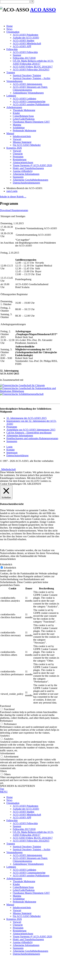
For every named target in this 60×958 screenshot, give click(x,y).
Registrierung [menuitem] (19, 930)
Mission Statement (22, 142)
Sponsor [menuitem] (17, 826)
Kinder (16, 113)
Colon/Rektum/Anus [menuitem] (23, 887)
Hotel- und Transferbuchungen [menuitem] (28, 939)
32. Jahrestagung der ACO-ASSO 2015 (26, 418)
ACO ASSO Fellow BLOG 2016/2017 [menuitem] (33, 837)
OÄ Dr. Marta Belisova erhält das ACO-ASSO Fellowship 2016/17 (33, 62)
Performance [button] (6, 720)
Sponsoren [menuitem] (18, 948)
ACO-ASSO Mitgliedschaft (27, 43)
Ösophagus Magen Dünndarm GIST (31, 121)
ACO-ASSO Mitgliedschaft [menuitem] (27, 814)
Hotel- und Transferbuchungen (28, 168)
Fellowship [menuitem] (12, 820)
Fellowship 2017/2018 (24, 58)
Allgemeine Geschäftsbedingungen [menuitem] (30, 951)
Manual (10, 133)
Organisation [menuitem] (12, 803)
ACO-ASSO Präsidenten (25, 34)
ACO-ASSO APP (22, 46)
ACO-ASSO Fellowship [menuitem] (25, 823)
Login (9, 446)
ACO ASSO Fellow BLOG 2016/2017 (33, 66)
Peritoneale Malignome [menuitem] (24, 901)
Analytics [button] (5, 735)
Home (9, 26)
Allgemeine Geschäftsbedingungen (30, 179)
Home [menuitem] (9, 797)
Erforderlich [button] (6, 564)
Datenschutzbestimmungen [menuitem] (26, 954)
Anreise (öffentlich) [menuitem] (22, 942)
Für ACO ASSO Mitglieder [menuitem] (27, 916)
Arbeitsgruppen (14, 107)
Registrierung (19, 159)
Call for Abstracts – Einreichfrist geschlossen (29, 432)
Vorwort (17, 139)
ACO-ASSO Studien (23, 40)
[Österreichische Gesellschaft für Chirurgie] (22, 385)
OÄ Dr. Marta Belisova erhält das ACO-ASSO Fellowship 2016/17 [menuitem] (33, 833)
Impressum (11, 452)
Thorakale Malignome (24, 110)
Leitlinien (11, 95)
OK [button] (24, 483)
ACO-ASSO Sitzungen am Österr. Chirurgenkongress (30, 88)
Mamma (17, 124)
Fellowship (12, 49)
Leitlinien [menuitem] (11, 866)
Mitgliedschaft (8, 469)
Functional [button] (5, 706)
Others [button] (3, 771)
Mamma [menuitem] (17, 895)
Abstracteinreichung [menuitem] (23, 933)
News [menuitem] (9, 800)
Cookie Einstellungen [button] (11, 483)
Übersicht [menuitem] (18, 925)
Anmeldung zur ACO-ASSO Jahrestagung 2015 (30, 429)
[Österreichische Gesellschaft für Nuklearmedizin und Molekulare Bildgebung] (30, 391)
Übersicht (18, 153)
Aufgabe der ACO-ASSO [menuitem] (26, 808)
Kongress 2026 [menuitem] (14, 919)
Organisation (12, 31)
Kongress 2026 (14, 148)
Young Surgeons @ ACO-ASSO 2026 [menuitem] (32, 936)
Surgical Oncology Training (27, 75)
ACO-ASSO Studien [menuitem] (23, 811)
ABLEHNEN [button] (34, 483)
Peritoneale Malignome (24, 130)
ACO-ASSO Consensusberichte (29, 101)
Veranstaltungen (14, 81)
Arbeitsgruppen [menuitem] (14, 878)
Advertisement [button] (7, 753)
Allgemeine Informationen (26, 174)
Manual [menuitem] (10, 904)
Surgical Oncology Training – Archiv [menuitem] (31, 849)
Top (2, 788)
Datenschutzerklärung (17, 455)
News (9, 29)
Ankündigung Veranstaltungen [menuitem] (28, 864)
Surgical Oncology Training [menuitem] (27, 846)
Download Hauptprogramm (14, 210)
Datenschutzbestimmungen (26, 182)
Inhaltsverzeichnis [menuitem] (22, 907)
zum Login (11, 191)
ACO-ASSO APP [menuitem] (22, 817)
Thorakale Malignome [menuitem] (24, 881)
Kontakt (10, 449)
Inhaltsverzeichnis (22, 136)
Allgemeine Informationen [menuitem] (26, 945)
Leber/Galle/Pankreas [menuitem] (24, 890)
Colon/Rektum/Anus (23, 116)
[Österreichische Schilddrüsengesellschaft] (22, 394)
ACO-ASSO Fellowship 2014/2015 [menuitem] (31, 840)
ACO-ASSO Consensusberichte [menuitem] (29, 872)
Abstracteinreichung (23, 162)
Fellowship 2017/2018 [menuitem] (24, 829)
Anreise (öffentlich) (22, 171)
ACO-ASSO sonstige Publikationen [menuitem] (31, 875)
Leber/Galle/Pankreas (24, 119)
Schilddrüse (19, 127)
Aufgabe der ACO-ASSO (26, 37)
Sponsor (17, 55)
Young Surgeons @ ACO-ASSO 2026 (32, 165)
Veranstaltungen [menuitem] (14, 852)
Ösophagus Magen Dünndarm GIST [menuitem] (31, 893)
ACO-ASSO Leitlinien (24, 98)
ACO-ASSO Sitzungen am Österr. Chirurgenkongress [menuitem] (30, 859)
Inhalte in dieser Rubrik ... (13, 196)
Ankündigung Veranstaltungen (28, 92)
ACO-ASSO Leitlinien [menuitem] (24, 869)
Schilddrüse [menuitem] (19, 898)
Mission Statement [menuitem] (22, 913)
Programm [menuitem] (18, 927)
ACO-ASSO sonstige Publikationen (31, 104)
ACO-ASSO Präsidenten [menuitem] (25, 806)
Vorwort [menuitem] (17, 910)
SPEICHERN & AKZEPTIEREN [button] (17, 786)
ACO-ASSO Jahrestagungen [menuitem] (27, 855)
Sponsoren (18, 177)
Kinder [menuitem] (16, 884)
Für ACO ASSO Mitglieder (27, 145)
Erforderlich (10, 567)
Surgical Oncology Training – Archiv (31, 78)
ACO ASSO (43, 10)
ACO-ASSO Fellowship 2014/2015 (31, 69)
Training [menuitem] (10, 843)
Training (10, 72)
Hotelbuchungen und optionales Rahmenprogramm (32, 438)
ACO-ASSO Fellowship (25, 52)
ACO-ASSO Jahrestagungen (27, 84)
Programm (18, 156)
